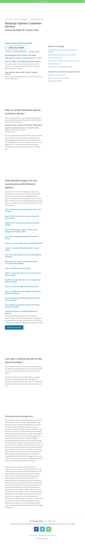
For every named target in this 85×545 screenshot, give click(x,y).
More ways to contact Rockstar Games (60, 67)
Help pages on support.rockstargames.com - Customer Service (24, 58)
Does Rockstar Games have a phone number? (62, 55)
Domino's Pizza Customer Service (58, 78)
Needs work (52, 521)
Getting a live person (54, 64)
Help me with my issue (14, 327)
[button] (83, 1)
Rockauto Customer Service (56, 75)
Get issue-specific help (55, 58)
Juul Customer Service (55, 81)
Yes (46, 521)
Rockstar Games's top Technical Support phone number (63, 51)
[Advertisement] (24, 94)
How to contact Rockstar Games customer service (63, 61)
